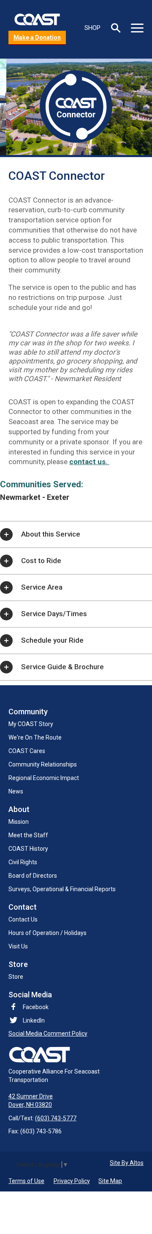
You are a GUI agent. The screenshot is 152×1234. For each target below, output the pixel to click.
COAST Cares (26, 751)
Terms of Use (26, 1181)
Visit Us (18, 946)
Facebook (36, 1007)
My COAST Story (30, 724)
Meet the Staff (28, 835)
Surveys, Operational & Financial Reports (62, 889)
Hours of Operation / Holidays (47, 933)
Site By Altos (127, 1162)
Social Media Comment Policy (47, 1033)
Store (15, 976)
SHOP (92, 28)
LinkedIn (34, 1020)
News (15, 791)
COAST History (28, 848)
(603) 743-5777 (55, 1118)
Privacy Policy (72, 1181)
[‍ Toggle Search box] (115, 28)
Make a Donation (37, 37)
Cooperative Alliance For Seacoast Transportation (54, 1075)
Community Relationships (42, 764)
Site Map (110, 1181)
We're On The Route (35, 737)
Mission (18, 821)
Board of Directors (32, 875)
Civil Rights (22, 862)
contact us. (89, 461)
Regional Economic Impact (43, 778)
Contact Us (23, 919)
